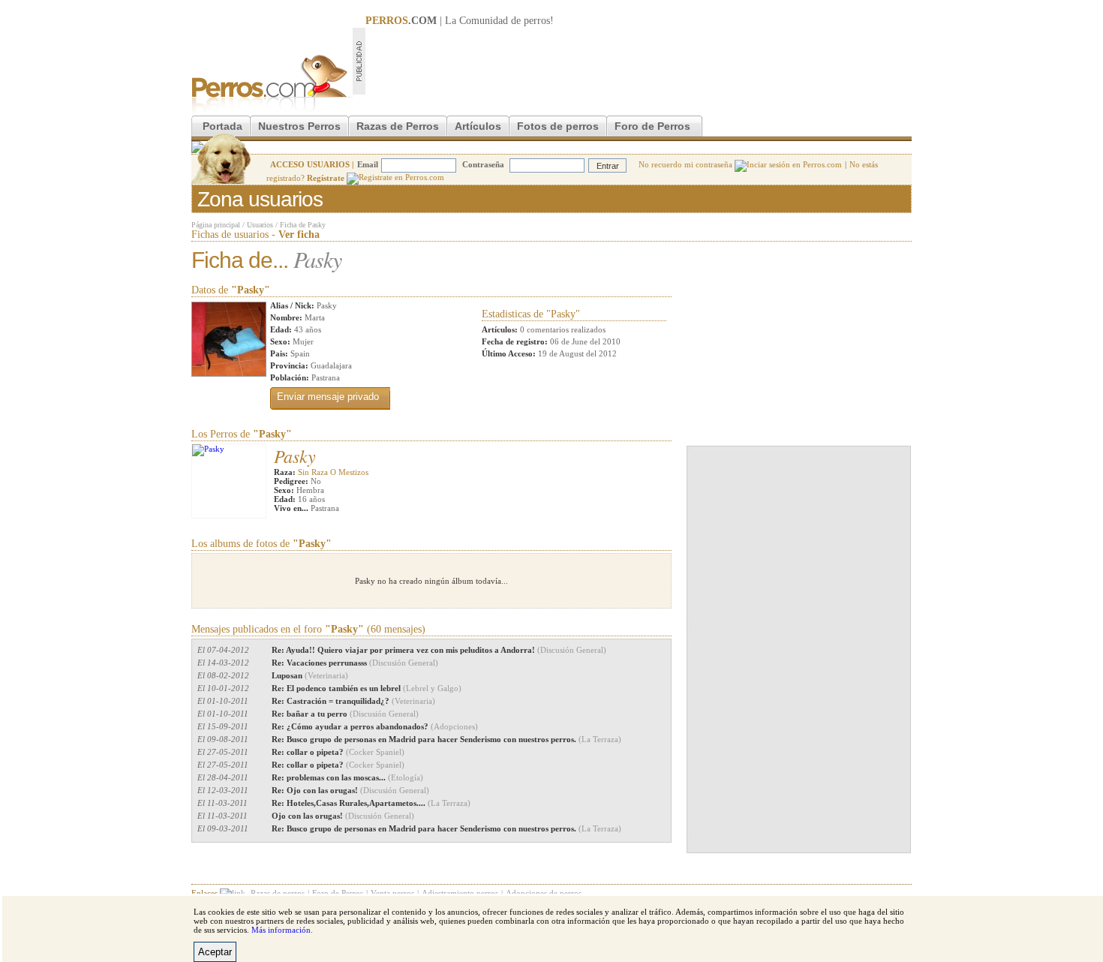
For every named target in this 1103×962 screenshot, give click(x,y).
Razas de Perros (397, 126)
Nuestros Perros (299, 126)
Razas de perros (278, 892)
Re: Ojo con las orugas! (350, 790)
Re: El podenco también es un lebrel (366, 688)
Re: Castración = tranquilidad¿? (353, 700)
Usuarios (260, 225)
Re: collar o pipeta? (338, 751)
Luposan (310, 675)
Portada (222, 126)
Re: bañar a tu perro (345, 713)
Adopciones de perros (544, 892)
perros (537, 20)
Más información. (282, 929)
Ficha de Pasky (303, 225)
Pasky (295, 455)
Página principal (215, 225)
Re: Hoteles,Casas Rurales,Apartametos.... (371, 802)
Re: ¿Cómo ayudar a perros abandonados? (375, 726)
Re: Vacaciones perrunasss (355, 662)
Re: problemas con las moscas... (347, 777)
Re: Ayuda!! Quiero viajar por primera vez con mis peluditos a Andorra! (439, 649)
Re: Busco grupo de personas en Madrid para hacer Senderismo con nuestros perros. (446, 739)
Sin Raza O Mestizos (333, 471)
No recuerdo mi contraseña (687, 164)
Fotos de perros (558, 126)
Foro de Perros (652, 126)
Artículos (478, 126)
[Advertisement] (638, 61)
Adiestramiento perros (460, 892)
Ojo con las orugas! (343, 815)
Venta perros (392, 892)
